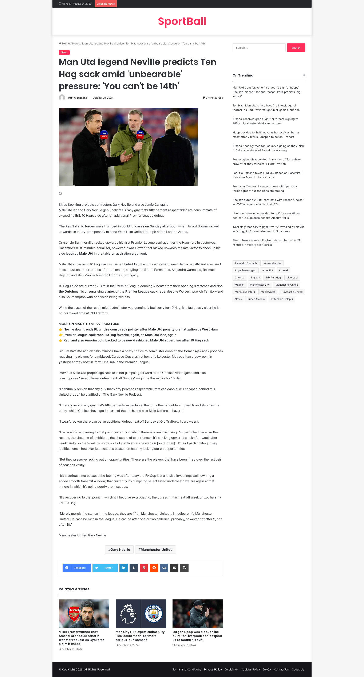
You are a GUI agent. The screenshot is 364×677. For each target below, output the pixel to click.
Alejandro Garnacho (246, 263)
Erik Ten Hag (273, 277)
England (255, 277)
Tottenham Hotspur (281, 299)
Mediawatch (268, 291)
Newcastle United (291, 291)
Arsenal (283, 270)
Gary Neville (120, 549)
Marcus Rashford (245, 291)
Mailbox (239, 284)
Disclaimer (231, 669)
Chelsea (240, 277)
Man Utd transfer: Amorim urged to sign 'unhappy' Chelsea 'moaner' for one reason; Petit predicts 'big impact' (266, 92)
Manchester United (157, 549)
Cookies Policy (250, 669)
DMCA (267, 669)
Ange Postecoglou (245, 270)
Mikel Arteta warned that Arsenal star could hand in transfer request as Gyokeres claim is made (81, 638)
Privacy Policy (213, 669)
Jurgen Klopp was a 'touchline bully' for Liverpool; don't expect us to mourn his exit (197, 636)
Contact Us (281, 669)
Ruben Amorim (256, 299)
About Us (298, 669)
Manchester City (260, 284)
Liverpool (292, 277)
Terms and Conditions (187, 669)
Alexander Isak (272, 263)
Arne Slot (267, 270)
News (76, 43)
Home (65, 43)
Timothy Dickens (76, 97)
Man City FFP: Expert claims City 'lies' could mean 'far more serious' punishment (140, 636)
